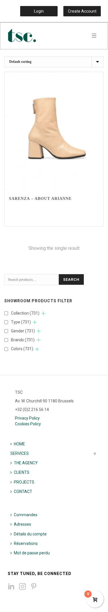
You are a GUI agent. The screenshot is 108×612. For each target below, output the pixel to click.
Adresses (22, 524)
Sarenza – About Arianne (40, 198)
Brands (23, 340)
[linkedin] (11, 586)
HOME (19, 444)
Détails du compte (30, 534)
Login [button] (39, 11)
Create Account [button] (82, 11)
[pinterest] (33, 586)
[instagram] (22, 586)
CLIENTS (21, 472)
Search (71, 279)
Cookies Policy (28, 424)
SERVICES (19, 453)
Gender (23, 331)
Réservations (26, 543)
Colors (22, 348)
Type (21, 322)
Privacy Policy (27, 418)
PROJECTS (24, 482)
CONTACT (23, 491)
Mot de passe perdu (32, 553)
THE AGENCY (26, 463)
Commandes (25, 514)
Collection (25, 313)
